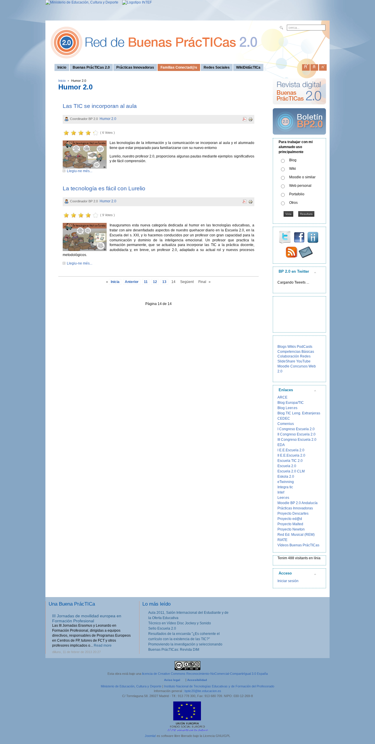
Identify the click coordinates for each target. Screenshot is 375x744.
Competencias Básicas (295, 352)
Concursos (299, 366)
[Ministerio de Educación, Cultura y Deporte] (81, 2)
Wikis (291, 347)
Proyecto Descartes (292, 513)
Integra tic (285, 487)
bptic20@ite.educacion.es (203, 691)
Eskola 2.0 (285, 476)
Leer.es (283, 498)
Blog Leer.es (287, 408)
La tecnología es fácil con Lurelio (104, 188)
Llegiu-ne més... (79, 171)
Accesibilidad (197, 680)
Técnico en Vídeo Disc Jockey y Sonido (179, 623)
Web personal (300, 186)
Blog (292, 160)
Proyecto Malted (290, 524)
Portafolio (296, 194)
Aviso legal (172, 680)
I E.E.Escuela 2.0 (290, 450)
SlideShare (286, 361)
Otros (293, 203)
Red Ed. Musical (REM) (296, 535)
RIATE (282, 540)
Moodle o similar (302, 177)
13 (164, 282)
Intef (280, 492)
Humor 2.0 (108, 119)
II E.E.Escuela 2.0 (291, 455)
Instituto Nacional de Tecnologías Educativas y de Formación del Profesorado (219, 686)
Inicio (62, 80)
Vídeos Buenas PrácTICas (298, 545)
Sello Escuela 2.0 (162, 628)
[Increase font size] (306, 66)
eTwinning (285, 482)
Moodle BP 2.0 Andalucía (297, 503)
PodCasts (304, 347)
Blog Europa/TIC (290, 403)
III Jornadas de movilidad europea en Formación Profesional (86, 618)
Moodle (283, 366)
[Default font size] (314, 66)
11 (146, 282)
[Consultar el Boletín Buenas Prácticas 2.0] (299, 137)
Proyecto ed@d (289, 519)
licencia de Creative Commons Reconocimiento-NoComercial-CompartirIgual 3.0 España (205, 673)
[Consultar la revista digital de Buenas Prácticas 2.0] (299, 107)
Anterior (132, 282)
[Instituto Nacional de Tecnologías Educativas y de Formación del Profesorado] (135, 2)
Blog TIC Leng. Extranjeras (298, 413)
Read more (103, 645)
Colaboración (288, 356)
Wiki (292, 169)
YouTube (303, 361)
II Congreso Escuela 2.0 (296, 434)
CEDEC (283, 418)
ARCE (282, 397)
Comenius (285, 424)
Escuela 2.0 (286, 466)
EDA (281, 445)
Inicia (115, 282)
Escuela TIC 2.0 (290, 461)
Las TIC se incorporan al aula (100, 106)
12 (155, 282)
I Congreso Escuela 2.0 (296, 429)
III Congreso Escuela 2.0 (296, 440)
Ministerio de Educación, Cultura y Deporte (131, 686)
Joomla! (150, 736)
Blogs (282, 347)
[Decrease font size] (323, 66)
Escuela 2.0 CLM (291, 471)
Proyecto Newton (291, 529)
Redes (305, 356)
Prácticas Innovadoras (295, 508)
